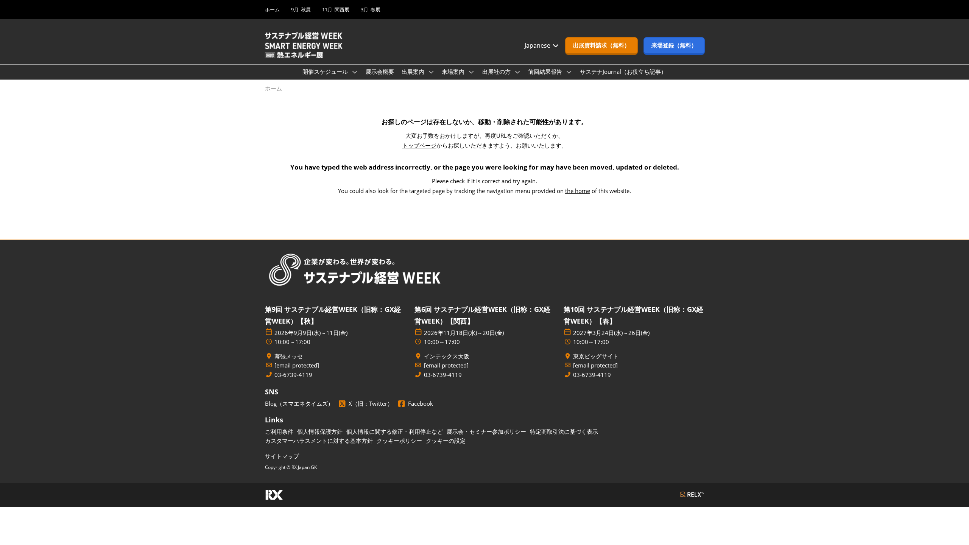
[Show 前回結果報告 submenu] (569, 72)
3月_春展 (370, 9)
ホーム (272, 9)
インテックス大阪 (446, 356)
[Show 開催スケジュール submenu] (354, 72)
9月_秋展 (301, 9)
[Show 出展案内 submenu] (431, 72)
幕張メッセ (288, 356)
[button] (601, 45)
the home (577, 191)
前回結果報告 (546, 71)
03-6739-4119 (293, 374)
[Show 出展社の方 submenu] (517, 72)
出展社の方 (497, 71)
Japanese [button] (538, 45)
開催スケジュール (325, 71)
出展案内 (414, 71)
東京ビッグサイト (595, 356)
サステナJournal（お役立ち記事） (623, 71)
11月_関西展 (335, 9)
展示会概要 (380, 71)
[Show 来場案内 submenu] (471, 72)
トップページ (419, 145)
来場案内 (454, 71)
